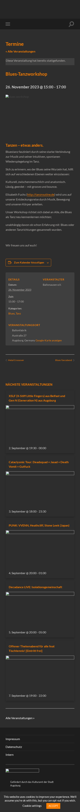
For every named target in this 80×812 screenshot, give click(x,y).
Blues (11, 313)
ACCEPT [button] (53, 805)
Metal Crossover (16, 360)
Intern (10, 754)
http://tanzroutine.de (40, 194)
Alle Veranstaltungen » (20, 718)
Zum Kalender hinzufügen (29, 262)
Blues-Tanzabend (63, 360)
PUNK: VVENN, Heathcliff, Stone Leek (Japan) (39, 525)
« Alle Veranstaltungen (20, 51)
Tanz (18, 313)
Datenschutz (14, 746)
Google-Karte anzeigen (49, 340)
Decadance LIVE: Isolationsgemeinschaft (35, 587)
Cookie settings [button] (32, 805)
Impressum (13, 739)
